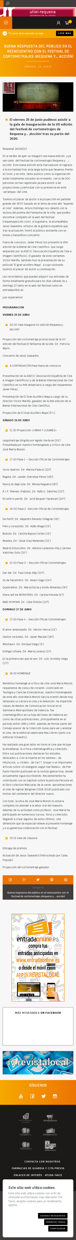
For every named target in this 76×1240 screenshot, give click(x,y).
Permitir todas (55, 1222)
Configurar (57, 1228)
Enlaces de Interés (28, 1175)
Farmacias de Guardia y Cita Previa (38, 1168)
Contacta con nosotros (42, 1161)
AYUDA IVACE (53, 1175)
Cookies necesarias (52, 1216)
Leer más (64, 33)
